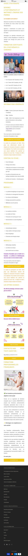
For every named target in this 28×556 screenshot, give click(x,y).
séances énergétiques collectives (10, 481)
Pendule (5, 499)
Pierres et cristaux (7, 512)
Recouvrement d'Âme (8, 479)
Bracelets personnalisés (8, 509)
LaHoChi (5, 494)
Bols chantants (6, 497)
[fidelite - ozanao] (14, 342)
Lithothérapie (6, 502)
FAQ (4, 537)
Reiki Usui (5, 489)
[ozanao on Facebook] (4, 544)
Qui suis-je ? (6, 529)
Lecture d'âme (6, 476)
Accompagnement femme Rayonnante (11, 471)
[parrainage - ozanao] (14, 313)
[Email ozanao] (12, 544)
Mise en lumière (7, 473)
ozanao (15, 551)
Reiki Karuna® (6, 491)
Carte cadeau (6, 522)
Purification (6, 520)
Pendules (5, 514)
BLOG (5, 532)
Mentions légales (7, 540)
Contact (5, 535)
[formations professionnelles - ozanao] (14, 391)
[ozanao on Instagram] (9, 544)
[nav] (3, 1)
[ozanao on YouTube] (7, 544)
